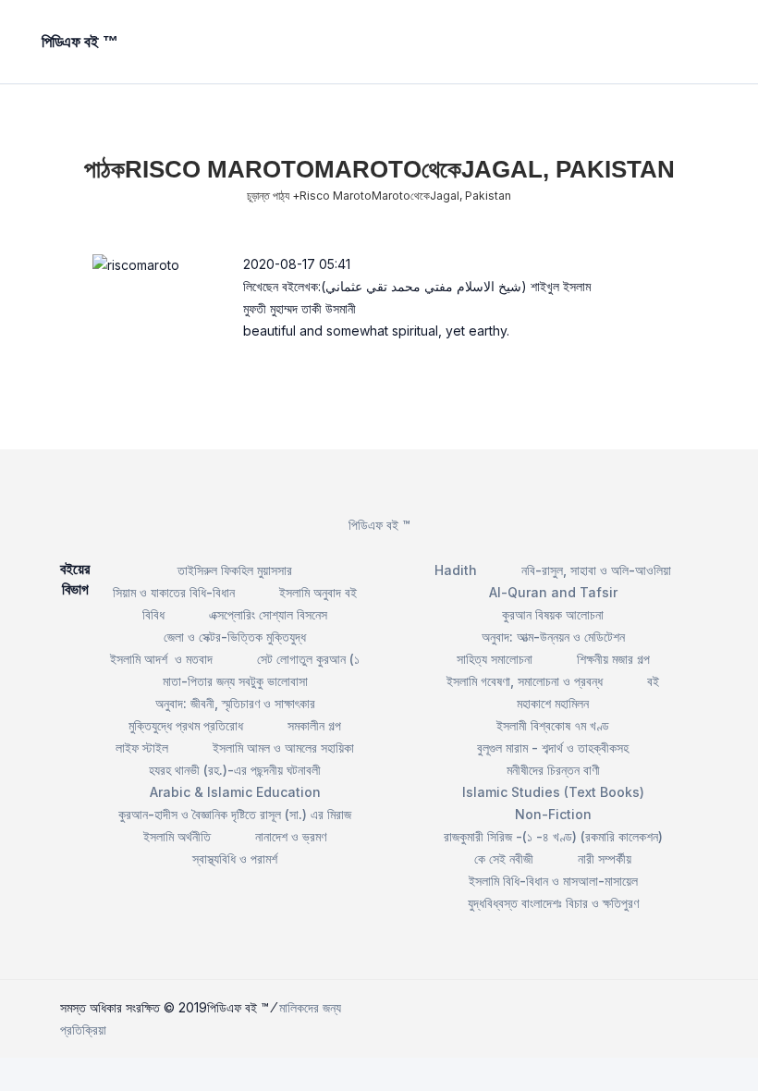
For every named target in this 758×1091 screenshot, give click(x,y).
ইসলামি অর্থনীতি (177, 836)
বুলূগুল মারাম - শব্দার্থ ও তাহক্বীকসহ (553, 747)
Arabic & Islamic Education (235, 792)
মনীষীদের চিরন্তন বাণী (553, 770)
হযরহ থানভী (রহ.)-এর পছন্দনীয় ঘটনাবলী (235, 770)
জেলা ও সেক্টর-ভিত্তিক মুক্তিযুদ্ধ (235, 636)
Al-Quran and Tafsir (553, 592)
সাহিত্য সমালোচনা (494, 659)
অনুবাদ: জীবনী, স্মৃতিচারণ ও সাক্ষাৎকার (235, 703)
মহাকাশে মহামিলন (553, 703)
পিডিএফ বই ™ (379, 525)
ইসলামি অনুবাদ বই (318, 592)
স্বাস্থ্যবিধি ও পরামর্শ (234, 858)
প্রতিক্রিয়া (83, 1029)
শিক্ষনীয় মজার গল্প (613, 659)
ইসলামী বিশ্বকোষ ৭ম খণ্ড (552, 725)
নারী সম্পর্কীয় (604, 858)
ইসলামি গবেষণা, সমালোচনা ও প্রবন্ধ (524, 681)
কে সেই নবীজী (503, 858)
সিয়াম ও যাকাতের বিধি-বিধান (174, 592)
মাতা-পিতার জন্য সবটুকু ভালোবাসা (235, 681)
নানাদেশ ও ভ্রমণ (290, 836)
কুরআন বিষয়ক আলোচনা (553, 614)
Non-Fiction (553, 814)
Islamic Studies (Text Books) (553, 792)
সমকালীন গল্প (314, 725)
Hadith (455, 570)
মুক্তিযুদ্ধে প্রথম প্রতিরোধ (185, 725)
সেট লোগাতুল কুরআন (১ (308, 659)
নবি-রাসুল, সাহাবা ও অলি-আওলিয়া (596, 570)
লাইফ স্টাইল (142, 747)
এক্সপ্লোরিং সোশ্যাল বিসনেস (268, 614)
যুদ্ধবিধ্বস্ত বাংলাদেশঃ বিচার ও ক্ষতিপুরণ (553, 903)
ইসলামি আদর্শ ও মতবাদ (161, 659)
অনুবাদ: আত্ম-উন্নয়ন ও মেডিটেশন (553, 636)
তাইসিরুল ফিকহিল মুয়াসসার (234, 570)
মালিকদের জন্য (310, 1007)
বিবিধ (153, 614)
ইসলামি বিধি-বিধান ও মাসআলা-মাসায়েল (553, 881)
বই (653, 681)
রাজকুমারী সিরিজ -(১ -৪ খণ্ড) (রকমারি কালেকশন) (553, 836)
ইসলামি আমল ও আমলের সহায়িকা (283, 747)
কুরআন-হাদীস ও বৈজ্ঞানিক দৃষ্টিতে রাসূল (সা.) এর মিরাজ (234, 814)
